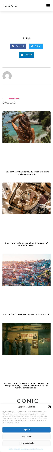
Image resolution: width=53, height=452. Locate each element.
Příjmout (26, 430)
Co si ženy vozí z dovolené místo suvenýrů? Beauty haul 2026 (26, 244)
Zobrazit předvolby (26, 443)
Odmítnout (26, 436)
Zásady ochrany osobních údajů (32, 449)
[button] (49, 407)
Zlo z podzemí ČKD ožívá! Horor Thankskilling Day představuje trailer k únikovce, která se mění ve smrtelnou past (26, 385)
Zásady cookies (14, 449)
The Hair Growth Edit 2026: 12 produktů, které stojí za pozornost (26, 173)
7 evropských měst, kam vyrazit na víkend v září (26, 314)
